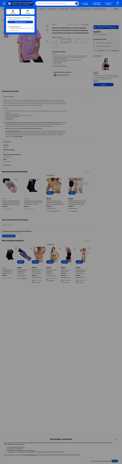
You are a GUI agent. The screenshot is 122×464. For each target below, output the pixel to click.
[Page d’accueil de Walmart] (4, 3)
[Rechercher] (76, 3)
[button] (96, 3)
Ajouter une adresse (20, 22)
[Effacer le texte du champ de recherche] (73, 3)
